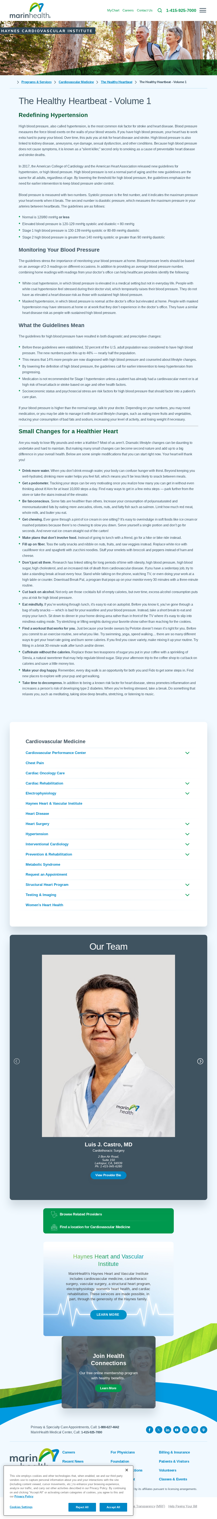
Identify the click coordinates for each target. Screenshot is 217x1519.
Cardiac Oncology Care (45, 773)
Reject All (82, 1507)
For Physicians (123, 1452)
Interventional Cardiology (47, 844)
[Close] (126, 1470)
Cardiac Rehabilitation (44, 783)
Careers (68, 1452)
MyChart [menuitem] (113, 10)
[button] (202, 10)
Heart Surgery (37, 824)
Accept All (113, 1507)
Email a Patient (123, 1479)
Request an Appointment (46, 874)
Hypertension (37, 834)
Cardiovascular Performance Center (56, 753)
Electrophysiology (41, 793)
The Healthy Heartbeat (116, 82)
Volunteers (167, 1470)
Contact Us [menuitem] (145, 10)
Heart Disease (37, 814)
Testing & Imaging (41, 895)
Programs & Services (36, 82)
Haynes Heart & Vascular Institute (54, 803)
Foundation (120, 1461)
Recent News (72, 1461)
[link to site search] (160, 10)
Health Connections (126, 1470)
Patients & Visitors (174, 1461)
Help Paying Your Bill (182, 1506)
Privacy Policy (23, 1496)
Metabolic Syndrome (43, 865)
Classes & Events (173, 1479)
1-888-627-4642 (108, 1427)
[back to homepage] (12, 82)
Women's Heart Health (44, 905)
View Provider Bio (108, 1175)
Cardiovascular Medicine (76, 82)
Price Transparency (141, 1506)
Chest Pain (35, 763)
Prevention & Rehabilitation (49, 854)
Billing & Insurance (174, 1452)
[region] (68, 1490)
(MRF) (160, 1506)
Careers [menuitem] (128, 10)
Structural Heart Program (47, 885)
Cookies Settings (21, 1507)
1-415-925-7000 (91, 1432)
